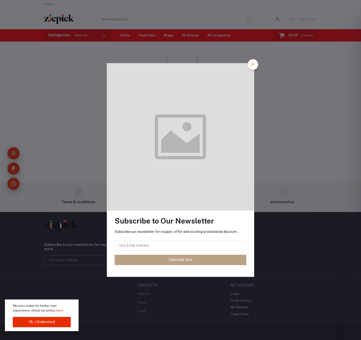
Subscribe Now (181, 260)
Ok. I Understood (42, 322)
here (59, 310)
